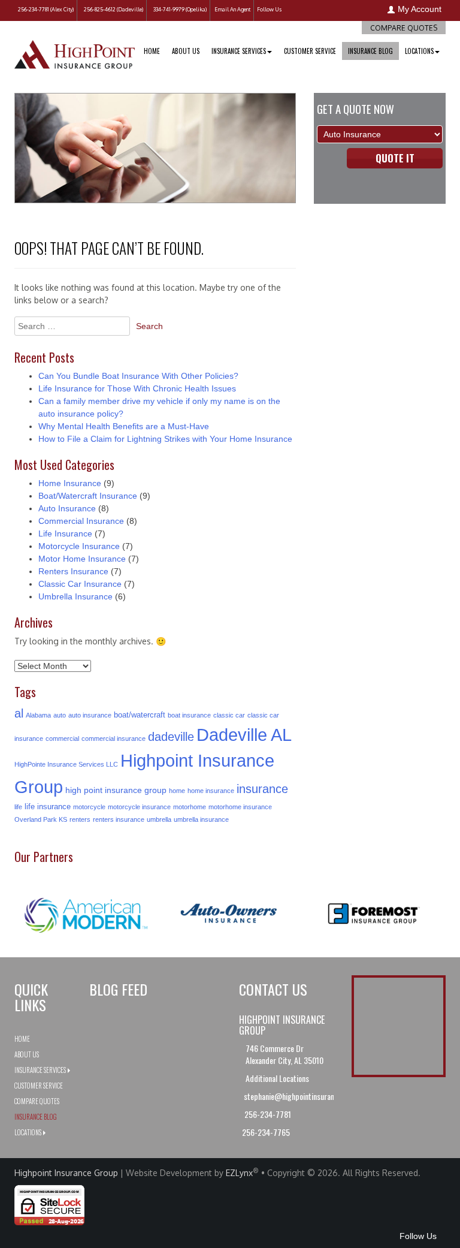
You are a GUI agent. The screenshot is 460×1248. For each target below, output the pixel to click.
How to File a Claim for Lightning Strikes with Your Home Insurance (165, 439)
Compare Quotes (403, 27)
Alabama (38, 715)
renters (79, 819)
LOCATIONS (419, 51)
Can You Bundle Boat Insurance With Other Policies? (138, 376)
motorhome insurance (240, 806)
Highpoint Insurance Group (66, 1173)
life (18, 806)
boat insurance (189, 715)
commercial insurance (113, 738)
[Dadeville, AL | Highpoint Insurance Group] (74, 47)
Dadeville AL (244, 734)
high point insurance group (116, 790)
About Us (185, 51)
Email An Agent (231, 9)
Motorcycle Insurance (79, 546)
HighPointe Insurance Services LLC (66, 764)
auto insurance (89, 715)
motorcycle (89, 806)
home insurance (210, 790)
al (18, 713)
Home (152, 51)
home (177, 790)
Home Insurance (69, 483)
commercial (62, 738)
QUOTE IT (395, 157)
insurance (262, 788)
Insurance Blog (370, 51)
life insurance (48, 806)
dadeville (171, 736)
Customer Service (310, 51)
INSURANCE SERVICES (238, 51)
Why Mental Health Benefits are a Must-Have (123, 426)
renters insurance (118, 819)
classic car (229, 715)
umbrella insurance (201, 819)
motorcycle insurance (139, 806)
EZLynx (239, 1173)
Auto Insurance (67, 508)
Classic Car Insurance (80, 584)
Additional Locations (278, 1078)
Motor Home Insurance (82, 558)
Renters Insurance (73, 571)
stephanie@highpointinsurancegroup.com (308, 1096)
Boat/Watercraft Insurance (87, 496)
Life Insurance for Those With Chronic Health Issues (137, 388)
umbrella (159, 819)
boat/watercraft (139, 714)
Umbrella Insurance (75, 596)
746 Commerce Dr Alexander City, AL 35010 (284, 1054)
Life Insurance (65, 533)
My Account (419, 9)
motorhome (189, 806)
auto (59, 715)
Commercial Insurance (81, 521)
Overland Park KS (40, 819)
